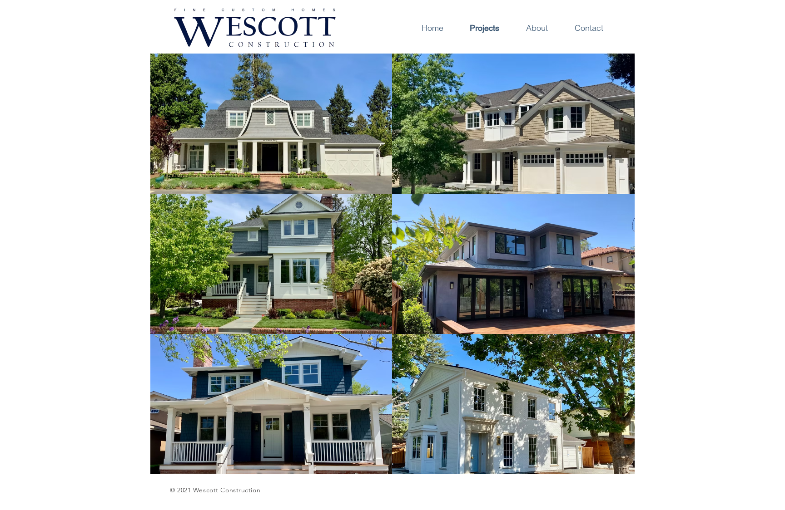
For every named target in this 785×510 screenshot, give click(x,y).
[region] (271, 124)
